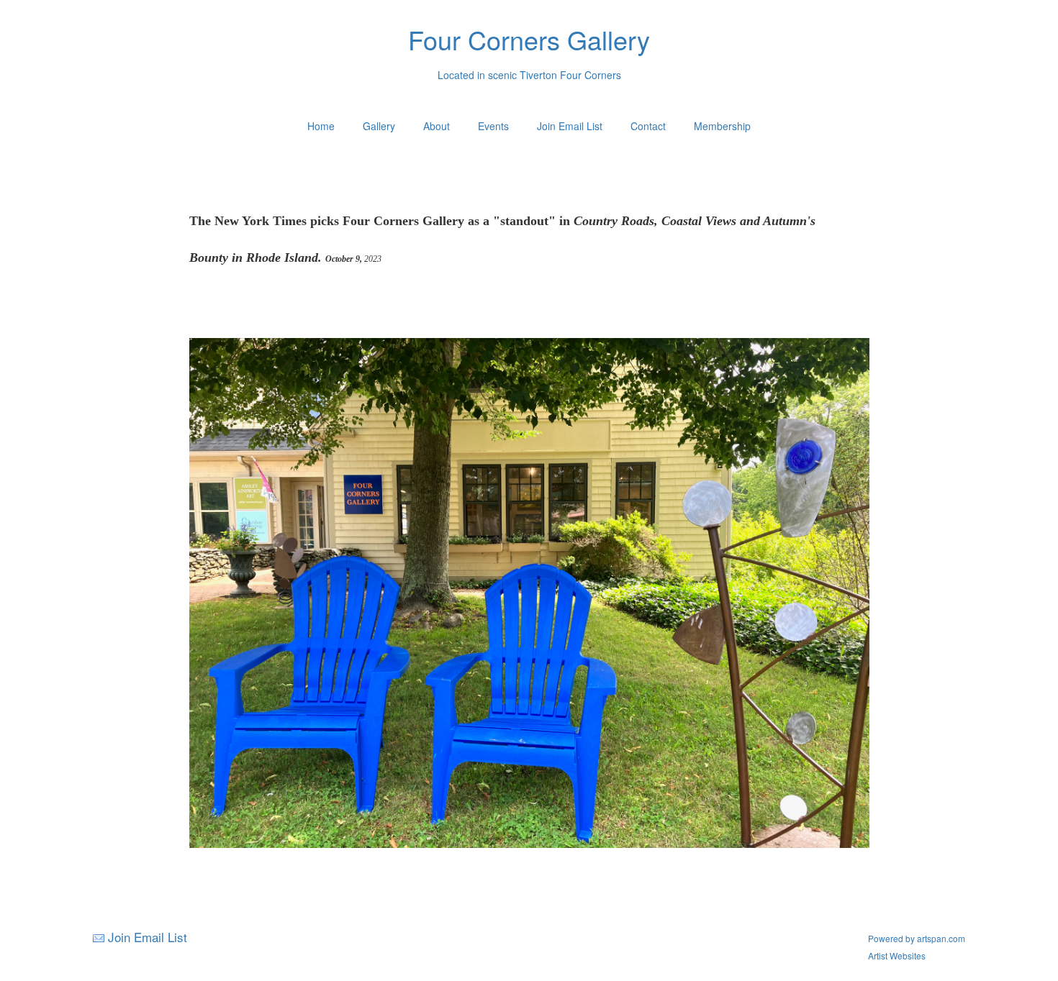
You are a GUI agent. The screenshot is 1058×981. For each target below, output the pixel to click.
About (436, 126)
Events (493, 126)
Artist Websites (897, 955)
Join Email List (569, 126)
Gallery (379, 126)
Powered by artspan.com (916, 938)
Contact (648, 126)
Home (321, 126)
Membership (722, 126)
